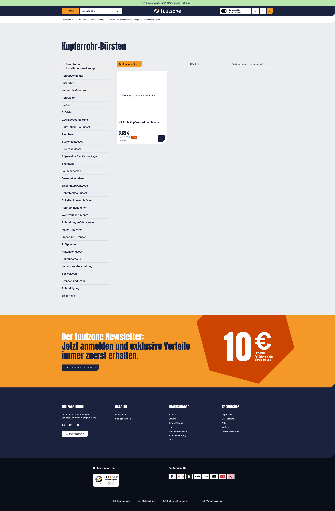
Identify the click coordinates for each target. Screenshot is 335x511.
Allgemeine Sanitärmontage (79, 156)
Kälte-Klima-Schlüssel (76, 127)
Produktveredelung (178, 431)
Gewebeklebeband (73, 178)
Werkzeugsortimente (75, 215)
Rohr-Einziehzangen (74, 207)
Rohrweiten (69, 97)
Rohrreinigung (70, 288)
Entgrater (68, 83)
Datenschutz (228, 418)
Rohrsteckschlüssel (74, 193)
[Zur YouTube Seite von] (78, 426)
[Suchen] (118, 11)
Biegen (66, 105)
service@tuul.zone (87, 417)
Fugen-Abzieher (72, 229)
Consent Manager (230, 431)
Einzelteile (68, 295)
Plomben (67, 134)
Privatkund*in (235, 11)
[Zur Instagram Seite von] (70, 426)
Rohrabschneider (72, 75)
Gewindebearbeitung (75, 119)
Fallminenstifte (71, 171)
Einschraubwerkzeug (75, 185)
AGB (224, 423)
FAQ (171, 439)
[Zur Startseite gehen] (167, 11)
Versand (172, 414)
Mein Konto (120, 414)
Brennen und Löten (74, 281)
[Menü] (117, 475)
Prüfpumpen (69, 244)
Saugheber (69, 163)
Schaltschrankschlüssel (77, 200)
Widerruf (226, 427)
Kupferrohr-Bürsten (74, 90)
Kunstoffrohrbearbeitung (77, 266)
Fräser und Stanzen (74, 237)
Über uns (173, 427)
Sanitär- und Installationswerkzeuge (81, 66)
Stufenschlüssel (72, 141)
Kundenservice (176, 423)
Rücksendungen (123, 418)
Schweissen (69, 273)
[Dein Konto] (255, 11)
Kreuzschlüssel (71, 149)
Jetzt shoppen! (186, 3)
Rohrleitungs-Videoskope (78, 222)
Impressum (227, 414)
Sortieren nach (239, 64)
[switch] (111, 483)
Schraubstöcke (71, 259)
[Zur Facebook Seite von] (63, 426)
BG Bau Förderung (177, 435)
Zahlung (172, 418)
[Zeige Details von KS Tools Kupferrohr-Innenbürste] (161, 138)
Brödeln (67, 112)
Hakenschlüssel (72, 251)
